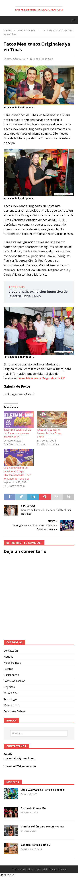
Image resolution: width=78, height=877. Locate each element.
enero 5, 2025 (29, 830)
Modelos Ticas (12, 662)
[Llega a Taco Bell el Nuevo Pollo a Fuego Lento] (52, 419)
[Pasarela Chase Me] (11, 812)
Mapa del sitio (12, 705)
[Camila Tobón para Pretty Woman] (11, 830)
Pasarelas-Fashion (14, 681)
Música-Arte (11, 693)
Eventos (8, 668)
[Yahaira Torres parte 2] (11, 848)
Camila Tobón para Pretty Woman (43, 826)
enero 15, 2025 (30, 812)
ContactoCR (11, 650)
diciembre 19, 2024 (32, 849)
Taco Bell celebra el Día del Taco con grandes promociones (17, 433)
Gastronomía (11, 674)
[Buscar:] (39, 733)
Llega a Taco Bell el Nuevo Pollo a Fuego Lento (49, 433)
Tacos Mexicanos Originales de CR (41, 378)
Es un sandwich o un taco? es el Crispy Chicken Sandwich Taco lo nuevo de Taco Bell (17, 473)
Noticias (8, 656)
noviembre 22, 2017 (17, 58)
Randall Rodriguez (43, 58)
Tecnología (10, 699)
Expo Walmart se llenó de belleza (42, 790)
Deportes (9, 687)
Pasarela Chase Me (33, 808)
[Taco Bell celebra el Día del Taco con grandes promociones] (19, 419)
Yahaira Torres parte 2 (35, 845)
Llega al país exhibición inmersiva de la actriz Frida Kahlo (38, 293)
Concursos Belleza (14, 711)
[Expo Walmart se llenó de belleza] (11, 793)
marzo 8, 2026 (30, 794)
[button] (73, 20)
